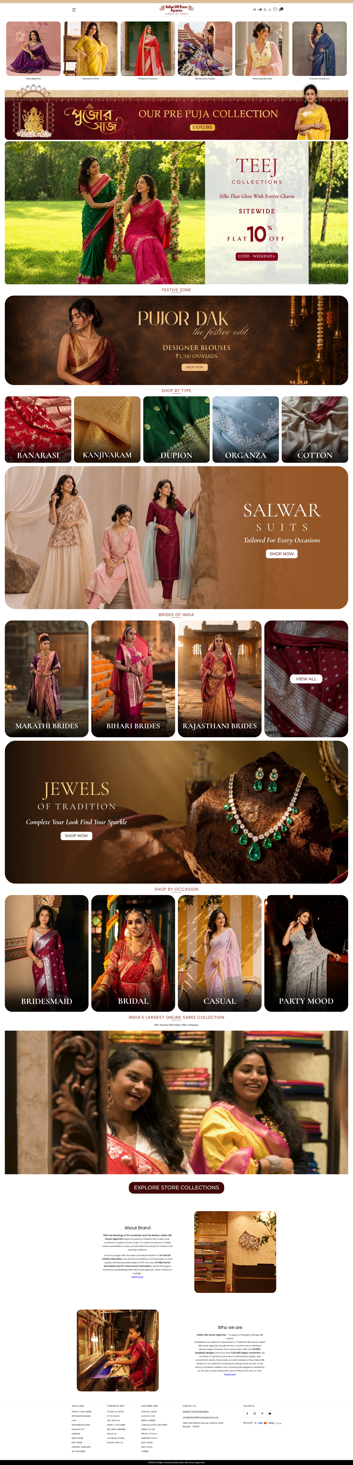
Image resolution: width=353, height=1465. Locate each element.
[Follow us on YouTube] (270, 1413)
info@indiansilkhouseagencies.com (201, 1417)
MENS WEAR (77, 1438)
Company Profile (115, 1438)
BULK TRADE (147, 1442)
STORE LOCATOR (115, 1411)
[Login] (269, 10)
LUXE (74, 1420)
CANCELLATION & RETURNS (154, 1424)
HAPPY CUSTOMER (116, 1424)
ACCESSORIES (78, 1451)
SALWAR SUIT (78, 1429)
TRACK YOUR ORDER (82, 1411)
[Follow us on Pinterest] (262, 1413)
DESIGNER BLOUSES (81, 1424)
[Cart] (279, 9)
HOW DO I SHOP (149, 1411)
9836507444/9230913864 (196, 1411)
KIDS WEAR (77, 1442)
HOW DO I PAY (148, 1416)
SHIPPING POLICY (149, 1438)
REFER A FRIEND (148, 1420)
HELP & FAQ (146, 1446)
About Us (112, 1433)
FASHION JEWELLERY (81, 1446)
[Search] (265, 10)
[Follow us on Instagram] (255, 1413)
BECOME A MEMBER (116, 1429)
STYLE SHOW (113, 1416)
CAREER (145, 1451)
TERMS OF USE (148, 1429)
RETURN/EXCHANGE (81, 1416)
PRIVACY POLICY (149, 1433)
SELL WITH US (113, 1420)
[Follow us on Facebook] (247, 1413)
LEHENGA (76, 1433)
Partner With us (115, 1442)
